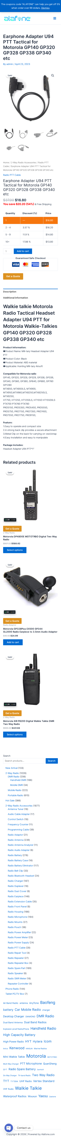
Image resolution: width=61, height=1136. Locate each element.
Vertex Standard (43, 1081)
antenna (24, 1003)
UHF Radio (25, 1081)
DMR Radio (45, 1016)
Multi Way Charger (11, 1064)
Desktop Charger (13, 1016)
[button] (53, 75)
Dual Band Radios (35, 1022)
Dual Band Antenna (13, 1022)
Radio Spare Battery (22, 1069)
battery (8, 1010)
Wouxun (32, 1096)
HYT (28, 1041)
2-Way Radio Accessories (23, 162)
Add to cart (23, 251)
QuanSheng (50, 1063)
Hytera (37, 1041)
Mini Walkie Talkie (14, 1056)
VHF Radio (8, 1089)
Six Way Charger (10, 1075)
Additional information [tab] (15, 297)
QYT (5, 1069)
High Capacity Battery (19, 1035)
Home (6, 162)
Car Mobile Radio (28, 1010)
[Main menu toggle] (55, 18)
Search (6, 755)
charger (46, 1010)
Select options (15, 550)
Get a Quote (13, 276)
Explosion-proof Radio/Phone (16, 1029)
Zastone (52, 1096)
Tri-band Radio (24, 1075)
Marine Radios (40, 1048)
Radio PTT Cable (12, 175)
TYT (6, 1081)
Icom (47, 1041)
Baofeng (47, 1002)
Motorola (36, 1056)
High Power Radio (13, 1041)
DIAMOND (30, 1016)
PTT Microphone (31, 1063)
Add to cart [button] (13, 642)
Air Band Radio (10, 1003)
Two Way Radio (43, 1075)
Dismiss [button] (45, 8)
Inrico (5, 1048)
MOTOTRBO (52, 1057)
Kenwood (16, 1048)
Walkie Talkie (28, 1088)
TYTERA (14, 1081)
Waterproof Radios (14, 1096)
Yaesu (43, 1096)
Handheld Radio (43, 1028)
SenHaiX (40, 1070)
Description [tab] (9, 291)
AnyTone (34, 1003)
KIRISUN (29, 1048)
